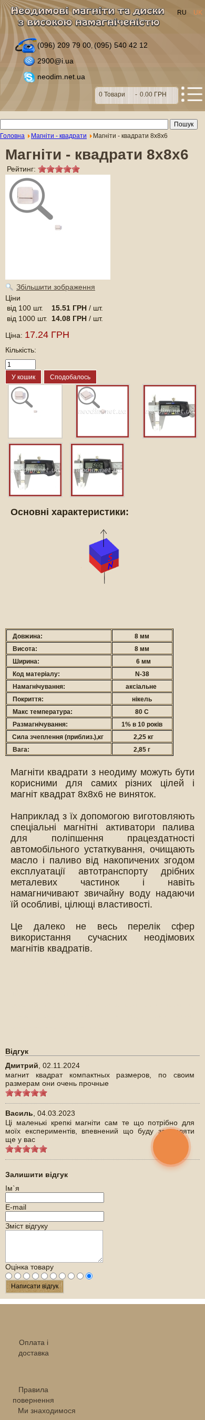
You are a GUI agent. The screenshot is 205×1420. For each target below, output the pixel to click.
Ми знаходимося (47, 1410)
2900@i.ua (55, 61)
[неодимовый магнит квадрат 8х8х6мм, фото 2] (169, 411)
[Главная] (90, 19)
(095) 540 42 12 (121, 45)
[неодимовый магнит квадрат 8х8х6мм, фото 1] (102, 411)
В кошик (137, 95)
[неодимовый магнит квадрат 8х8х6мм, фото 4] (97, 470)
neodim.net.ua (61, 76)
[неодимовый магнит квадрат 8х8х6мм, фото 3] (35, 470)
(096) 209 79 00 (64, 45)
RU (182, 12)
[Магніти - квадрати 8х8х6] (35, 411)
